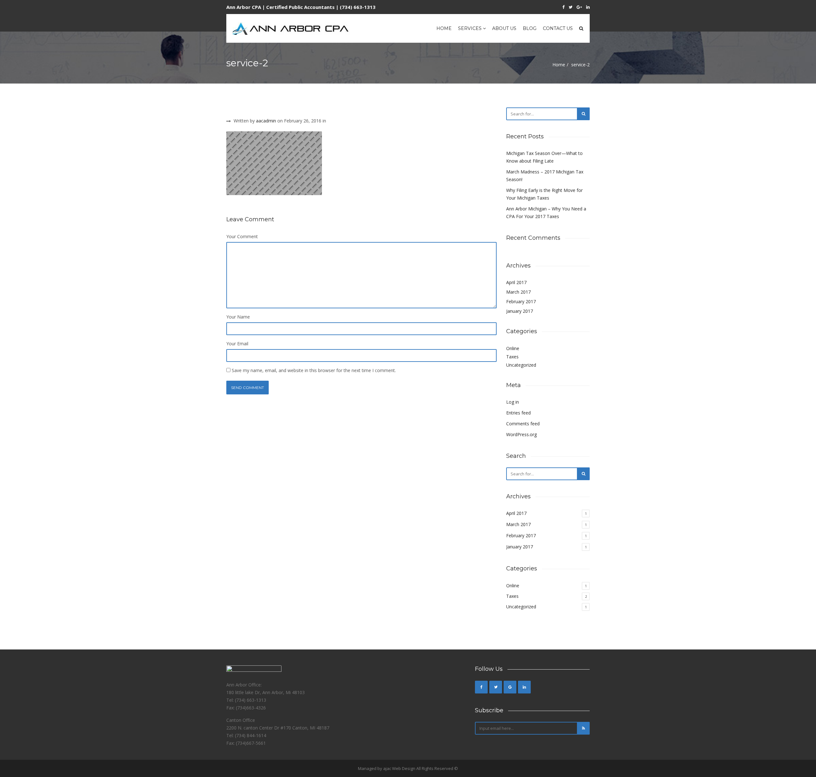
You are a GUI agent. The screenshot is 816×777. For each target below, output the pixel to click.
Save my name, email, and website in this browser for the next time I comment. (314, 370)
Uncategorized (521, 365)
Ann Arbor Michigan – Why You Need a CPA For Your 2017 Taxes (546, 212)
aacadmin (266, 121)
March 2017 (518, 292)
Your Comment (242, 236)
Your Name (238, 317)
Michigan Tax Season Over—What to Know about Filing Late (544, 157)
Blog (529, 28)
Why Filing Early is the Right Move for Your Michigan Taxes (544, 194)
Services (470, 28)
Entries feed (518, 413)
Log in (512, 402)
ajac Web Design (399, 768)
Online (512, 348)
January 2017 (519, 311)
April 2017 (516, 282)
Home (444, 28)
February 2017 (521, 301)
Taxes (512, 357)
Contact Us (558, 28)
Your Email (237, 344)
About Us (504, 28)
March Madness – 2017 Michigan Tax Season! (544, 175)
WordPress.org (521, 434)
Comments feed (523, 424)
